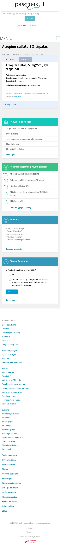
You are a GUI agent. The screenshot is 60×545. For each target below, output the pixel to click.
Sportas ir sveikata (9, 502)
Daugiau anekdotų (14, 249)
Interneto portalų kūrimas (30, 537)
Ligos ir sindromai (9, 325)
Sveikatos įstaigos (9, 351)
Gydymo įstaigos (9, 355)
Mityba (5, 469)
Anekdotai (6, 449)
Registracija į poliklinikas (12, 362)
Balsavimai (10, 300)
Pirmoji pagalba (8, 430)
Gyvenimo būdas (9, 460)
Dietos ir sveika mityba (11, 483)
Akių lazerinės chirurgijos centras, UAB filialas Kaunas (29, 193)
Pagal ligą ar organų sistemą (13, 384)
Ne (13, 274)
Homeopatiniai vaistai (11, 400)
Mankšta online (8, 465)
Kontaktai (22, 26)
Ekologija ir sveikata (10, 488)
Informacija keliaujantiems (12, 438)
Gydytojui (25, 59)
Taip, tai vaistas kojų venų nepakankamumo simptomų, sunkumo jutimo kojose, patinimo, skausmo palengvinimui (30, 282)
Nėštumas (6, 341)
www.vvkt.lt (17, 96)
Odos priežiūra (8, 506)
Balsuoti (11, 291)
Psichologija (7, 479)
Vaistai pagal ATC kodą (11, 380)
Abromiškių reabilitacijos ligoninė (24, 174)
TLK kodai (6, 337)
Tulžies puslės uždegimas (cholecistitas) (24, 138)
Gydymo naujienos (10, 474)
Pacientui (10, 59)
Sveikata (5, 410)
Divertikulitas (12, 133)
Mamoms (6, 418)
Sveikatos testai (8, 441)
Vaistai (16, 54)
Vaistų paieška (8, 372)
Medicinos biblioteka (10, 445)
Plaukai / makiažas (9, 497)
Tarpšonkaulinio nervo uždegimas (21, 128)
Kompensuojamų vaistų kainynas (15, 388)
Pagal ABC (6, 329)
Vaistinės (6, 359)
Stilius (4, 511)
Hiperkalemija (12, 143)
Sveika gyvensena (9, 455)
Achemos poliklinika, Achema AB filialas (27, 180)
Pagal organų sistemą (11, 333)
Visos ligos (10, 155)
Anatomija (6, 426)
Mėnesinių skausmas (10, 414)
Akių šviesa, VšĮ (16, 201)
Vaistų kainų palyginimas (12, 392)
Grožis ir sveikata (9, 492)
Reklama (33, 26)
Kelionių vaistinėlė (9, 434)
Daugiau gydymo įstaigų (21, 208)
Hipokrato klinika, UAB (19, 186)
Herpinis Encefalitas (15, 148)
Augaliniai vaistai (9, 396)
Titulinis (5, 54)
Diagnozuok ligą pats (10, 345)
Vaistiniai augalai (9, 404)
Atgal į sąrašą (12, 104)
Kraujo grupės (7, 422)
